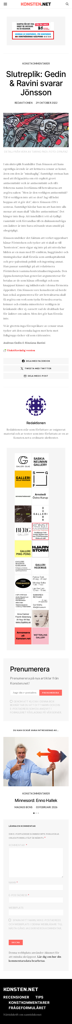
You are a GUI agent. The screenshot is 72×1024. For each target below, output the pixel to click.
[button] (34, 813)
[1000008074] (40, 461)
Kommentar (17, 845)
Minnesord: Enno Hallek (36, 800)
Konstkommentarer (36, 63)
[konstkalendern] (40, 531)
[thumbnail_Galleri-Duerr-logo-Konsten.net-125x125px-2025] (40, 513)
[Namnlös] (23, 618)
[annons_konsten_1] (23, 566)
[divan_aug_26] (40, 618)
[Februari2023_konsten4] (23, 531)
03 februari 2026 (46, 807)
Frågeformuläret (27, 1008)
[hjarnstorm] (40, 548)
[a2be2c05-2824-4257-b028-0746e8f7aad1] (23, 600)
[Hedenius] (40, 566)
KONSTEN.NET (20, 989)
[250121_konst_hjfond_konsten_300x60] (33, 35)
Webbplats (16, 907)
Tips (39, 997)
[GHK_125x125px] (23, 478)
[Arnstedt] (40, 496)
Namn (13, 882)
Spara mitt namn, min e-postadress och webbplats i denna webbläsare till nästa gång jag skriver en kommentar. (35, 924)
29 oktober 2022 (46, 102)
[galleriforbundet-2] (40, 478)
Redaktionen (23, 102)
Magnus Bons (23, 807)
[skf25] (23, 496)
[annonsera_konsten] (23, 635)
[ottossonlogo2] (23, 583)
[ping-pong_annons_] (23, 548)
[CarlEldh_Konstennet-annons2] (40, 600)
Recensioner (16, 997)
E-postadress (19, 895)
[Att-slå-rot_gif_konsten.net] (23, 513)
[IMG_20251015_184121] (33, 26)
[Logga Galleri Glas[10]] (23, 461)
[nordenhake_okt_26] (40, 583)
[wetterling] (40, 635)
